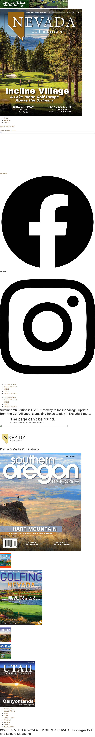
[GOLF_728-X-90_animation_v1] (34, 8)
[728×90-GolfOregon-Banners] (34, 426)
